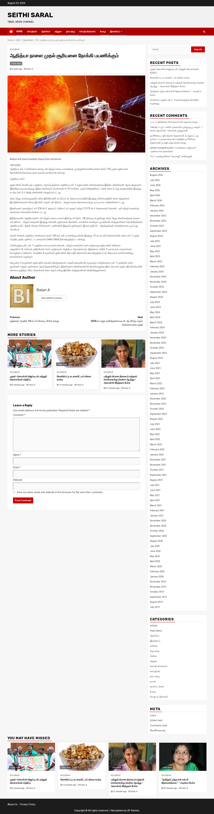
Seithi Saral (30, 15)
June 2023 (155, 368)
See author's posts (51, 298)
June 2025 (155, 246)
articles (153, 625)
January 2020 (157, 576)
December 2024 (158, 276)
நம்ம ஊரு (70, 31)
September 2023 (158, 353)
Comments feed (158, 725)
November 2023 (158, 342)
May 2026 (155, 190)
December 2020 (158, 520)
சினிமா (153, 656)
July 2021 (155, 485)
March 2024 (156, 322)
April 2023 (155, 378)
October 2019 (157, 591)
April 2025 (155, 256)
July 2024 (155, 302)
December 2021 (158, 459)
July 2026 (155, 180)
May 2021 (155, 495)
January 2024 (157, 332)
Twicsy (153, 127)
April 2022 (155, 439)
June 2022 (155, 429)
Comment (19, 414)
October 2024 (157, 286)
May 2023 (155, 373)
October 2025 (157, 225)
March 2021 (156, 505)
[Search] (204, 32)
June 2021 (155, 490)
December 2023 (158, 337)
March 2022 (156, 444)
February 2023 (157, 388)
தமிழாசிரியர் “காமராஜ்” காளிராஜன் (175, 156)
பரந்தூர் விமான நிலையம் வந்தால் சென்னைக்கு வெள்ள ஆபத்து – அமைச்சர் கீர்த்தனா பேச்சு (120, 379)
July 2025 (155, 241)
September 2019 (158, 597)
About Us (13, 804)
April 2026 (155, 195)
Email (17, 467)
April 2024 (155, 317)
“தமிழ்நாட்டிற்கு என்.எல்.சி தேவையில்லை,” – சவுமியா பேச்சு (178, 781)
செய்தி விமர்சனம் (87, 31)
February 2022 (157, 449)
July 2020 (155, 546)
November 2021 (158, 464)
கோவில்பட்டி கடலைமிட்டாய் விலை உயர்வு (170, 77)
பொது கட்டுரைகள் (159, 696)
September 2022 (158, 414)
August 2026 (156, 175)
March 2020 (156, 566)
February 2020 (157, 571)
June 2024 (155, 307)
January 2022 (157, 454)
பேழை (103, 31)
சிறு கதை (154, 651)
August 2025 (156, 236)
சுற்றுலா (58, 31)
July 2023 (155, 363)
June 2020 (155, 551)
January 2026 (157, 210)
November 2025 (158, 220)
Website (17, 479)
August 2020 (156, 541)
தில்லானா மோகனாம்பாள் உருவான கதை (177, 122)
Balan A (29, 69)
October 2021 (157, 469)
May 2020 (155, 556)
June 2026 (155, 185)
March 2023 (156, 383)
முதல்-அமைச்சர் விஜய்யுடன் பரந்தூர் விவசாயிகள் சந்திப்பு (28, 378)
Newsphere (117, 810)
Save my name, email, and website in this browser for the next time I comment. (60, 492)
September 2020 (158, 536)
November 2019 (158, 586)
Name (17, 454)
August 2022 (156, 419)
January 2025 (157, 271)
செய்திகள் (32, 31)
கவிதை (153, 645)
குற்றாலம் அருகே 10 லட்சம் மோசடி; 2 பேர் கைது (34, 319)
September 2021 (158, 475)
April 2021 (155, 500)
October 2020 (157, 530)
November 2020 (158, 525)
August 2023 (156, 358)
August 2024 (156, 297)
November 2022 (158, 403)
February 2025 (157, 266)
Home (19, 31)
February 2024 (157, 327)
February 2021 (157, 510)
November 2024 (158, 281)
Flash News (156, 630)
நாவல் (153, 681)
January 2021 (157, 515)
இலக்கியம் (115, 31)
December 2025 (158, 215)
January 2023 (157, 393)
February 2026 (157, 205)
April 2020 (155, 561)
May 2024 (155, 312)
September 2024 (158, 292)
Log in (153, 715)
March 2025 (156, 261)
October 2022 (157, 408)
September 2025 (158, 231)
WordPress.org (157, 730)
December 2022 (158, 398)
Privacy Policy (27, 804)
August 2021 (156, 480)
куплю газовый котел (161, 147)
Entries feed (156, 720)
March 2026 (156, 200)
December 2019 (158, 581)
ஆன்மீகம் (45, 31)
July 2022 (155, 424)
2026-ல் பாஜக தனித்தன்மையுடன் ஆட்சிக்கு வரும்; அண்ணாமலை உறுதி (117, 321)
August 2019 (156, 602)
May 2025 (155, 251)
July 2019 (155, 607)
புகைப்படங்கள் (157, 686)
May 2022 (155, 434)
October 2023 (157, 347)
